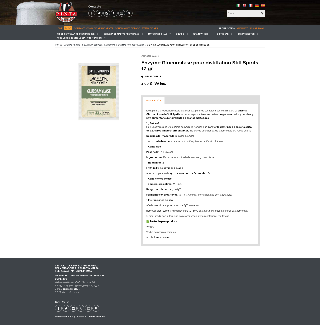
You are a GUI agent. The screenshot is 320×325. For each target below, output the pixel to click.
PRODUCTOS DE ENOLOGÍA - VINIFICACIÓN (79, 38)
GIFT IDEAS (222, 34)
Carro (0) (258, 28)
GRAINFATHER (200, 34)
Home (59, 28)
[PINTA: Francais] (251, 6)
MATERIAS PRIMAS (157, 34)
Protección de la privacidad (70, 316)
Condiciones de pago (127, 28)
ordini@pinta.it (71, 289)
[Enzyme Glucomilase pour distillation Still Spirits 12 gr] (99, 91)
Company (79, 28)
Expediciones (150, 28)
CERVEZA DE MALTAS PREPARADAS (121, 34)
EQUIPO (180, 34)
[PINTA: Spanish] (263, 6)
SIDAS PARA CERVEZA (92, 45)
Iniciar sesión (226, 28)
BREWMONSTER (246, 34)
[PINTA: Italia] (238, 6)
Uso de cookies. (97, 316)
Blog (68, 28)
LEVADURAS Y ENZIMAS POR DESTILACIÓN (124, 45)
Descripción (153, 100)
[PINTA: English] (244, 6)
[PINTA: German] (257, 6)
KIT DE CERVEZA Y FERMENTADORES (75, 34)
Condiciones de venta (99, 28)
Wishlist (242, 28)
